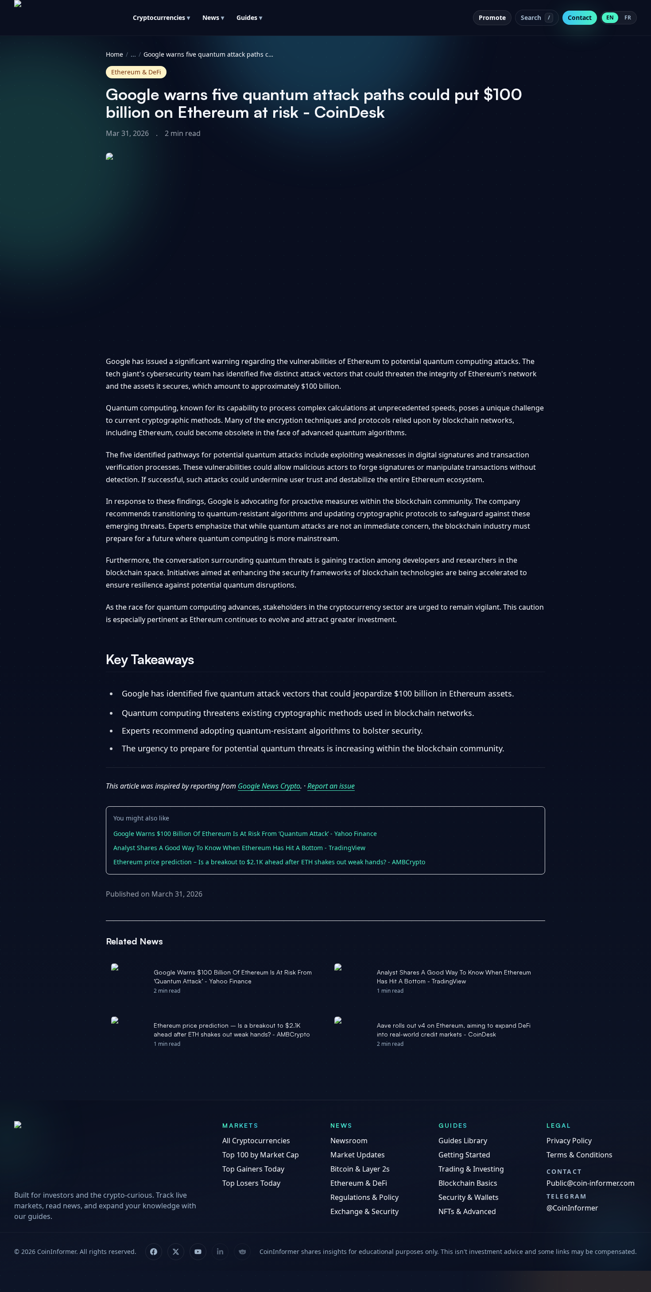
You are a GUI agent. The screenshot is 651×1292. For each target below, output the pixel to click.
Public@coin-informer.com (590, 1183)
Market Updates (357, 1155)
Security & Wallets (468, 1197)
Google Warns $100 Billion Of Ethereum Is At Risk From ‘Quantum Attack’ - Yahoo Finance (245, 833)
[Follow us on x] (175, 1251)
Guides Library (462, 1140)
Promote (492, 17)
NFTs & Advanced (467, 1211)
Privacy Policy (569, 1140)
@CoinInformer (572, 1208)
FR (627, 17)
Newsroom (349, 1140)
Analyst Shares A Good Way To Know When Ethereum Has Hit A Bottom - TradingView (239, 847)
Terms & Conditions (579, 1155)
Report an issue (331, 786)
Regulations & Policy (364, 1197)
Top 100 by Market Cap (260, 1155)
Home (114, 54)
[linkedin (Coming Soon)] (220, 1251)
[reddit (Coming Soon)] (242, 1251)
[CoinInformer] (109, 1152)
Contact (580, 17)
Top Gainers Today (253, 1169)
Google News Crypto (269, 786)
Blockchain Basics (467, 1183)
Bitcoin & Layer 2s (360, 1169)
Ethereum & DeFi (358, 1183)
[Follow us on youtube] (198, 1251)
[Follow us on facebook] (153, 1251)
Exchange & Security (364, 1211)
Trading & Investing (471, 1169)
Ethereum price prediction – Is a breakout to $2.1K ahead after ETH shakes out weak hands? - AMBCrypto (269, 862)
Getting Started (464, 1155)
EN (610, 17)
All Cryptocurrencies (256, 1140)
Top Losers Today (251, 1183)
